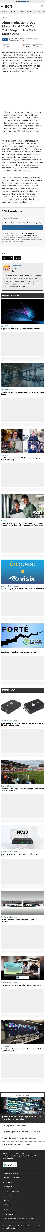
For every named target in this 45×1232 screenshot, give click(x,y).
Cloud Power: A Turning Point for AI (20, 1138)
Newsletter (39, 46)
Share (7, 46)
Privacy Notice (29, 235)
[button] (2, 6)
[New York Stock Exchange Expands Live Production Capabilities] (22, 1110)
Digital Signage (26, 11)
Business (5, 17)
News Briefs (7, 258)
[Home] (22, 1)
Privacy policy (7, 1182)
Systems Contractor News (28, 39)
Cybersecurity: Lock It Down (17, 1144)
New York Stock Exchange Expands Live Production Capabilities (22, 1117)
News (5, 40)
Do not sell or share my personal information (18, 1219)
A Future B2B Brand (9, 1214)
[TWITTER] (14, 271)
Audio (13, 11)
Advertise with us (9, 1196)
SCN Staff (14, 39)
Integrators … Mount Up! (15, 1125)
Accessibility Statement (11, 1191)
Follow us (27, 46)
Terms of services (27, 233)
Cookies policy (7, 1187)
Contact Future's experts (11, 1178)
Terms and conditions (10, 1173)
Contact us (6, 1205)
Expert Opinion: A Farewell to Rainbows (22, 1132)
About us (6, 1200)
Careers (5, 1209)
